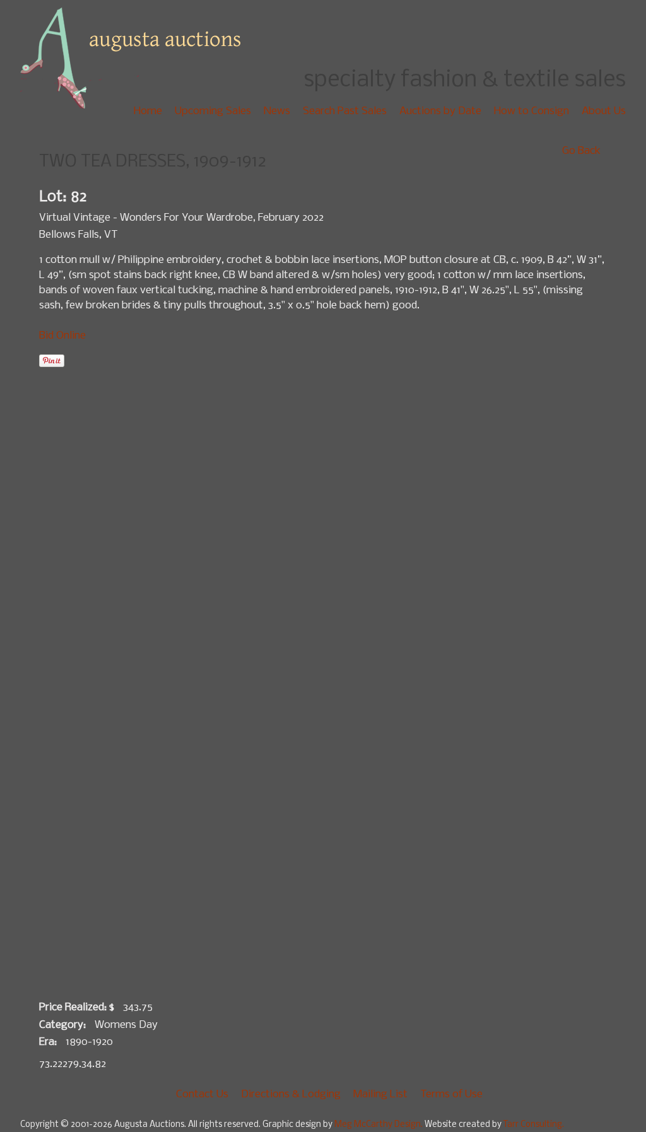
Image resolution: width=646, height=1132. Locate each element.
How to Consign (531, 111)
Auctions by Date (440, 111)
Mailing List (380, 1094)
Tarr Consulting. (533, 1124)
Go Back (581, 151)
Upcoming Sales (213, 111)
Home (148, 111)
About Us (604, 111)
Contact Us (202, 1094)
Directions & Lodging (291, 1094)
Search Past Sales (345, 111)
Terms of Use (451, 1094)
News (277, 111)
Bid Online (62, 336)
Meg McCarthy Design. (379, 1124)
